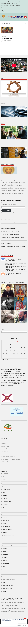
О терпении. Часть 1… (10, 269)
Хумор (4, 582)
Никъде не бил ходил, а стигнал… (13, 274)
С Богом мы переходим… (11, 263)
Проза (5, 557)
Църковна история (7, 588)
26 (17, 353)
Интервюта (3, 373)
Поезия (5, 551)
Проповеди (10, 34)
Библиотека (14, 3)
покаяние (7, 383)
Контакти (18, 5)
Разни (4, 570)
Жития (18, 371)
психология (22, 383)
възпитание (3, 382)
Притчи (5, 560)
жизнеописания (21, 382)
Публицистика (6, 566)
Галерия (12, 5)
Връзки (5, 495)
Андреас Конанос (16, 366)
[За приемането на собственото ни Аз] (20, 316)
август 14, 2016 (5, 40)
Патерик (5, 548)
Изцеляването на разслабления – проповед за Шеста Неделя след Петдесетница (12, 238)
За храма (9, 1)
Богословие (6, 371)
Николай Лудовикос (15, 373)
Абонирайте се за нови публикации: (11, 200)
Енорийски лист (5, 3)
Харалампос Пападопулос (8, 380)
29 (3, 357)
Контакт (5, 523)
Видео (4, 492)
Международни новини (10, 539)
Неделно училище (17, 1)
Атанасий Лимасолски (10, 369)
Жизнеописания (7, 508)
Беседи (18, 369)
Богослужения (4, 5)
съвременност (4, 385)
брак (19, 380)
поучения (11, 383)
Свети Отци (4, 377)
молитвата (3, 383)
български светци (23, 380)
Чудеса (17, 380)
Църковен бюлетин (8, 585)
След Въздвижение (10, 377)
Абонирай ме (6, 210)
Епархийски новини (9, 535)
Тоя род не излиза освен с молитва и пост (11, 225)
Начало (3, 1)
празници (16, 384)
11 (14, 347)
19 (17, 350)
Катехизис (7, 373)
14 (24, 347)
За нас (4, 514)
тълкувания (10, 385)
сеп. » (6, 359)
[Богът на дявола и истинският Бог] (7, 316)
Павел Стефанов (11, 375)
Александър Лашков (9, 366)
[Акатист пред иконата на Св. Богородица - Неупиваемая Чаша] (20, 290)
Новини (5, 532)
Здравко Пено (23, 371)
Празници (3, 34)
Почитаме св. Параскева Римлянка (10, 234)
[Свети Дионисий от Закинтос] (20, 303)
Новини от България (9, 542)
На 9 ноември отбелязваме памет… (13, 260)
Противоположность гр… (11, 266)
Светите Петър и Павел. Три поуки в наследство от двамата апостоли (13, 247)
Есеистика (13, 371)
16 (6, 350)
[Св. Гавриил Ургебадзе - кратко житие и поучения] (7, 290)
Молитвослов (6, 526)
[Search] (2, 11)
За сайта (3, 7)
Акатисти (5, 473)
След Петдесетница (18, 377)
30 (6, 357)
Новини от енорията (9, 545)
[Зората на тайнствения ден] (7, 30)
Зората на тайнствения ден (6, 37)
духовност (9, 382)
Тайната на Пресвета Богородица (9, 222)
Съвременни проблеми (15, 379)
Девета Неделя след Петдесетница (10, 231)
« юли (2, 359)
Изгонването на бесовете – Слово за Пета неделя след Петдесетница (13, 242)
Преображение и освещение (8, 228)
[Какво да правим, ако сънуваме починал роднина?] (7, 303)
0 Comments (6, 41)
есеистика (15, 382)
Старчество (5, 379)
